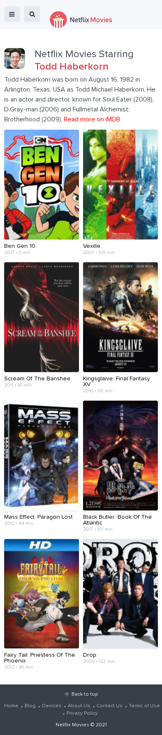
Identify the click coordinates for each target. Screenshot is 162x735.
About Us (79, 706)
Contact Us (109, 706)
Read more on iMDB (92, 119)
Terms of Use (144, 706)
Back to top (84, 694)
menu (12, 14)
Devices (51, 706)
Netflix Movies (72, 725)
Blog (30, 706)
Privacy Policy (82, 713)
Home (11, 706)
